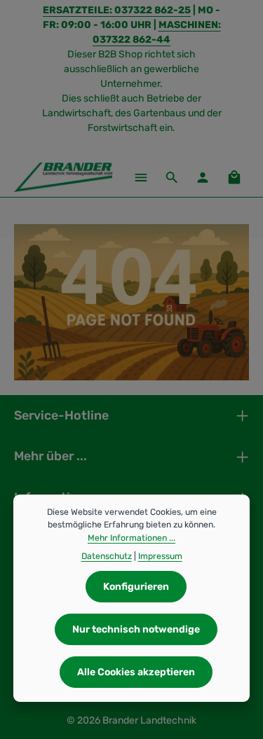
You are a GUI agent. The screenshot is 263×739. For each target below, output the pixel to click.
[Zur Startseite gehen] (63, 177)
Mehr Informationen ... (131, 538)
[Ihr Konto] (203, 177)
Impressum (160, 556)
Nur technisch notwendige (136, 629)
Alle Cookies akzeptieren (136, 672)
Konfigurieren (136, 587)
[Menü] (141, 177)
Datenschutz (106, 556)
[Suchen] (172, 177)
